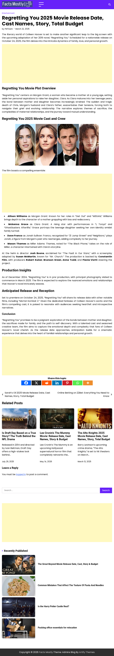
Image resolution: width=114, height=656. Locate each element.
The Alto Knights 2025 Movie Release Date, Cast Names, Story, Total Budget (94, 436)
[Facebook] (26, 382)
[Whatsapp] (77, 382)
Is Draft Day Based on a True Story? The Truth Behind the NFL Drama (19, 436)
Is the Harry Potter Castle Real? (53, 606)
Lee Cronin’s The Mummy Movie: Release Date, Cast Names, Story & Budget (55, 436)
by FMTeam (7, 29)
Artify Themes (87, 652)
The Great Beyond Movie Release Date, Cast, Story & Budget (68, 564)
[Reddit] (47, 382)
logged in (21, 474)
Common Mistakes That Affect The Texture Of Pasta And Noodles (71, 585)
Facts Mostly (46, 652)
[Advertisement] (57, 63)
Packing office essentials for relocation (57, 627)
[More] (88, 382)
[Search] (109, 4)
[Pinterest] (67, 382)
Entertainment (8, 13)
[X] (36, 382)
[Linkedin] (57, 382)
